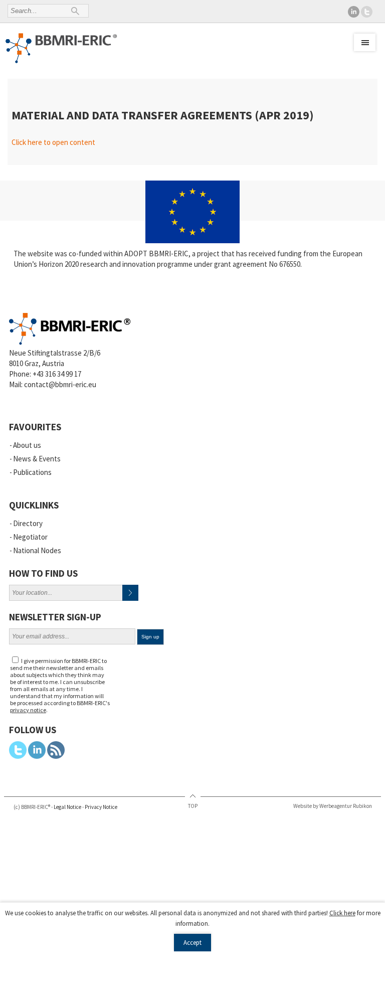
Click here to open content (53, 142)
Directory (28, 523)
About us (27, 445)
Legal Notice (67, 806)
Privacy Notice (101, 806)
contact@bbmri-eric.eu (60, 384)
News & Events (37, 458)
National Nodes (37, 550)
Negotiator (30, 537)
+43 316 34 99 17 (57, 374)
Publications (32, 472)
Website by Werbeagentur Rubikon (332, 805)
